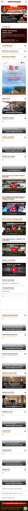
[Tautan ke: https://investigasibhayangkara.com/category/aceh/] (25, 470)
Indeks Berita (4, 508)
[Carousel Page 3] (9, 112)
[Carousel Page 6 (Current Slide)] (15, 112)
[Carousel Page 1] (6, 112)
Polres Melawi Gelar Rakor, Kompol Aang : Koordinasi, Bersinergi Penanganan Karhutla (13, 365)
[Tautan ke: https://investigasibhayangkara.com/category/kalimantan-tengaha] (25, 412)
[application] (14, 186)
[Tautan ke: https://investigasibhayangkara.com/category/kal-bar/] (25, 354)
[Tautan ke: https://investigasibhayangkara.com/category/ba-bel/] (25, 335)
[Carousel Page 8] (18, 112)
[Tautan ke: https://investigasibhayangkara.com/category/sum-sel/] (25, 315)
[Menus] (2, 1)
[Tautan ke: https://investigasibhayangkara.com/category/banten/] (25, 450)
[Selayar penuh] (24, 191)
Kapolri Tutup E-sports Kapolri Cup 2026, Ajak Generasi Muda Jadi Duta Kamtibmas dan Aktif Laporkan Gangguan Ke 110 (13, 129)
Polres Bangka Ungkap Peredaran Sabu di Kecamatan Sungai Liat (12, 345)
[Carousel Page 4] (11, 112)
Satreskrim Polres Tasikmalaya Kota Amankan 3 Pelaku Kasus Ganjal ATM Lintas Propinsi (13, 148)
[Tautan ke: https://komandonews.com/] (25, 51)
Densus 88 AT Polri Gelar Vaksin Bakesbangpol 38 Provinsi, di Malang (13, 403)
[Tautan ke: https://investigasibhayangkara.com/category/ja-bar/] (25, 137)
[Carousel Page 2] (8, 112)
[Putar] (4, 191)
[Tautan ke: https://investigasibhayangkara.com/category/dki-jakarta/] (25, 118)
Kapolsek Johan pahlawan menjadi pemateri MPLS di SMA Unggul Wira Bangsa (13, 480)
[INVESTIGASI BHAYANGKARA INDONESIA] (14, 1)
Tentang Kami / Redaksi (14, 508)
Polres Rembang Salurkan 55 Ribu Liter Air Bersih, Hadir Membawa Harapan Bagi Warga (12, 167)
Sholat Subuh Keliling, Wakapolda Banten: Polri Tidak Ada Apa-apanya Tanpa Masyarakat (13, 461)
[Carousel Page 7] (16, 112)
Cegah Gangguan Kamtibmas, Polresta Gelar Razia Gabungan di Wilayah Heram (12, 442)
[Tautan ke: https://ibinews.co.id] (25, 57)
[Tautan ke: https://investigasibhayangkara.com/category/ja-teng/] (25, 157)
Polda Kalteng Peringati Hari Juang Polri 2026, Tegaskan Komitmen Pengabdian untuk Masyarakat (13, 423)
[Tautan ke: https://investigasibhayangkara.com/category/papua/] (25, 431)
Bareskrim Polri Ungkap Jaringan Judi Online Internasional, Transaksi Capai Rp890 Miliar (13, 109)
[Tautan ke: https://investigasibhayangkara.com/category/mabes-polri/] (25, 99)
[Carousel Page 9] (20, 112)
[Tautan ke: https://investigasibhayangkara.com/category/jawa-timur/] (25, 392)
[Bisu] (21, 191)
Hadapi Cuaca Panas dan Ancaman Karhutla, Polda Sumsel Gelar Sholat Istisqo (13, 326)
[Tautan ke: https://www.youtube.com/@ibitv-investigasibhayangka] (25, 46)
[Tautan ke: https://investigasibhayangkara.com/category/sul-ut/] (25, 373)
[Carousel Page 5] (13, 112)
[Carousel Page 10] (21, 112)
